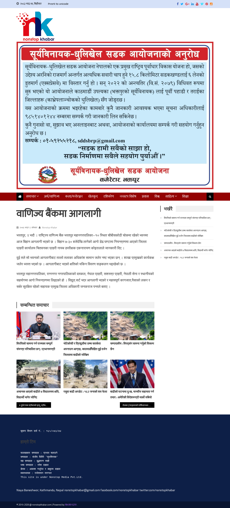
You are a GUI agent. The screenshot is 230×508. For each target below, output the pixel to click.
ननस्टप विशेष (128, 196)
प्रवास (145, 196)
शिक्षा (185, 196)
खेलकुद (93, 196)
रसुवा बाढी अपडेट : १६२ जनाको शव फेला (85, 391)
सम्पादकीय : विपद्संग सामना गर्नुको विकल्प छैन (182, 243)
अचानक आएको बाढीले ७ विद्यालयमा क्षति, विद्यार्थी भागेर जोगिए (188, 250)
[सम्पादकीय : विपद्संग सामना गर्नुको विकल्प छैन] (132, 326)
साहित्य (169, 196)
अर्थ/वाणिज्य (51, 196)
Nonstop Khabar (49, 227)
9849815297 (71, 504)
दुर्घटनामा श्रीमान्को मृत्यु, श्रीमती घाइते (36, 405)
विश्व (157, 196)
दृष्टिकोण (109, 196)
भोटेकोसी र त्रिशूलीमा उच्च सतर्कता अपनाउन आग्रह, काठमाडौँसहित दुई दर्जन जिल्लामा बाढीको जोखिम (85, 349)
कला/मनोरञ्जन (74, 196)
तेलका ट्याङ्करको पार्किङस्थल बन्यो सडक (138, 405)
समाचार (31, 196)
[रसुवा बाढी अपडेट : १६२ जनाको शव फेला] (85, 374)
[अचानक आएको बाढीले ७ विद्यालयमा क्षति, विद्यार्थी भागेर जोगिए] (39, 374)
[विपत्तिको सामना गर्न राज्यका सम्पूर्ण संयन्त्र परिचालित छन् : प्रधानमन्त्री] (39, 326)
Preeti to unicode (58, 3)
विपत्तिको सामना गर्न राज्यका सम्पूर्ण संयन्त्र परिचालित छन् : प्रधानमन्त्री (187, 220)
